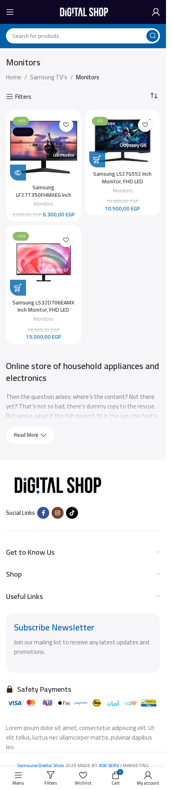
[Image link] (56, 484)
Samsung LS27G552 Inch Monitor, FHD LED (122, 177)
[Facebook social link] (43, 513)
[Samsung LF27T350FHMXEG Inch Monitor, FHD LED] (43, 147)
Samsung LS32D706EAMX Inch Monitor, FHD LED (43, 306)
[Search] (152, 36)
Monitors (43, 203)
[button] (97, 159)
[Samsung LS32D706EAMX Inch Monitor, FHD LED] (43, 262)
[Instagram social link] (58, 513)
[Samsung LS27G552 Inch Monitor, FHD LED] (122, 140)
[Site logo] (83, 11)
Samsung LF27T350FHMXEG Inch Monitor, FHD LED (43, 195)
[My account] (156, 12)
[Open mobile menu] (10, 12)
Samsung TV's (48, 77)
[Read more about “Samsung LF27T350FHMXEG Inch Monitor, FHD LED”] (18, 173)
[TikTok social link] (72, 513)
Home (13, 77)
